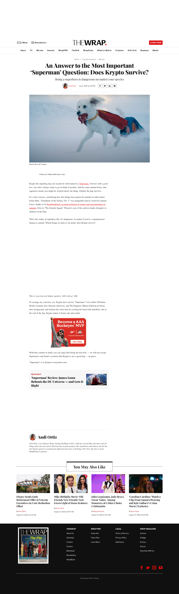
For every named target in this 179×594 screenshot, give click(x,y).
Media (155, 50)
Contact (69, 542)
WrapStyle (88, 50)
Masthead (70, 551)
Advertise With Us (147, 551)
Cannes (143, 533)
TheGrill (75, 50)
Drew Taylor (60, 508)
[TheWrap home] (89, 42)
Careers (69, 546)
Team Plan (95, 538)
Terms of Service (122, 533)
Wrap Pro (96, 529)
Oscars (143, 546)
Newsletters (40, 42)
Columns (119, 50)
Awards (50, 50)
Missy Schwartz (98, 511)
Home (76, 59)
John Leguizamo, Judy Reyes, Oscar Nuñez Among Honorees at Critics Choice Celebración (107, 501)
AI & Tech (132, 50)
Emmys (143, 542)
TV (31, 50)
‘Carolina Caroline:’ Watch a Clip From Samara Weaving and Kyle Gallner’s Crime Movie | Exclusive (144, 501)
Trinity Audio (52, 174)
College (143, 538)
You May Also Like (90, 466)
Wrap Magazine (148, 529)
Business (144, 50)
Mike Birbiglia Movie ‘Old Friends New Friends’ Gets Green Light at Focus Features (71, 499)
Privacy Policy (120, 538)
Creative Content (89, 59)
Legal (118, 529)
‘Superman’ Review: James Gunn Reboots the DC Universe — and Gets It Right (57, 381)
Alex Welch (22, 511)
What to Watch (104, 50)
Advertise (70, 538)
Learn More (95, 542)
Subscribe (156, 42)
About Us (70, 533)
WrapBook (70, 559)
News (23, 50)
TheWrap (71, 529)
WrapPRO (63, 50)
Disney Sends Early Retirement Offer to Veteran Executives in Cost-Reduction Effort (33, 501)
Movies (39, 50)
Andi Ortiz (72, 86)
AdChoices (119, 542)
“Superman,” (84, 183)
